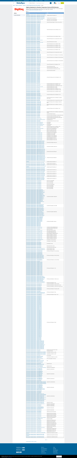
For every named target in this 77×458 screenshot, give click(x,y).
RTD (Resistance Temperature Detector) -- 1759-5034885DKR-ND (34, 378)
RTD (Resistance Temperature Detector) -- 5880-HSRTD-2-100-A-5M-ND (35, 177)
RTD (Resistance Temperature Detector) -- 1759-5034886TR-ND (34, 376)
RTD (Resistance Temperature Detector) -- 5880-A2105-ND (33, 202)
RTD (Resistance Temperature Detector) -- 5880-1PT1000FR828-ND (34, 216)
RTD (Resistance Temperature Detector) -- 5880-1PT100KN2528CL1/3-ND (35, 196)
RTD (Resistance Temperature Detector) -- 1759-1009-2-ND (33, 102)
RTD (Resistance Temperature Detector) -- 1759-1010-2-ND (33, 57)
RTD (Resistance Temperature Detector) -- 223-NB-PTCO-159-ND (34, 266)
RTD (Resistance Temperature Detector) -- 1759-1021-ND (33, 94)
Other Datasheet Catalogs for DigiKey (31, 441)
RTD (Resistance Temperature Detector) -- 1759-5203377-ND (33, 430)
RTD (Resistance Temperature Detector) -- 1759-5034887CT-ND (34, 368)
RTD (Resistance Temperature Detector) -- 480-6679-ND (33, 100)
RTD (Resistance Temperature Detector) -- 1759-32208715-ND (34, 331)
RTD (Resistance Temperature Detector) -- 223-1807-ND (33, 30)
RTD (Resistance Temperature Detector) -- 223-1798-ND (33, 27)
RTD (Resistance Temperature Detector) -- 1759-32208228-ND (34, 311)
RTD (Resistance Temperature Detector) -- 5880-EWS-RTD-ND (34, 357)
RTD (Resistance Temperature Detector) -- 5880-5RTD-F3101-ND (34, 218)
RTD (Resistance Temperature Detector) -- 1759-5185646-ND (33, 183)
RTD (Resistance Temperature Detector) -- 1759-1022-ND (33, 64)
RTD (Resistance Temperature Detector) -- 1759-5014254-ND (33, 392)
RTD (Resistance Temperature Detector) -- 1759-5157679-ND (33, 339)
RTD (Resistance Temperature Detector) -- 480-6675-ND (33, 85)
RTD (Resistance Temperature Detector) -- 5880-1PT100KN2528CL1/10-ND (35, 195)
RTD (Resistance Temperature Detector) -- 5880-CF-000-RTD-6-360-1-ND (35, 147)
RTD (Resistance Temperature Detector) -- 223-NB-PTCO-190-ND (34, 273)
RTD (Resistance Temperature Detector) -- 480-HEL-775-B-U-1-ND (34, 361)
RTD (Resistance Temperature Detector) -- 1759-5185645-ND (33, 180)
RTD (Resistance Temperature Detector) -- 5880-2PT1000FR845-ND (34, 122)
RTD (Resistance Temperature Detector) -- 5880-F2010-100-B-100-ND (34, 209)
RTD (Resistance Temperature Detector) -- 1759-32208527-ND (34, 326)
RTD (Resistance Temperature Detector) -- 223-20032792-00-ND (34, 232)
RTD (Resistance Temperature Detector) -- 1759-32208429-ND (34, 315)
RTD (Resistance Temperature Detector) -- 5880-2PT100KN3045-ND (34, 125)
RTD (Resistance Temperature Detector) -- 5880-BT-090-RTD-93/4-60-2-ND (35, 151)
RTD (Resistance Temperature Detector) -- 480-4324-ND (33, 67)
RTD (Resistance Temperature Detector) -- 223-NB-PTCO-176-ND (34, 270)
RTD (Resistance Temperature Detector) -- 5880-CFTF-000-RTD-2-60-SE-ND (35, 158)
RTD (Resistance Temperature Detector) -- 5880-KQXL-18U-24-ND (34, 233)
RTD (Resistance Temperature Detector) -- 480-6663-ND (33, 36)
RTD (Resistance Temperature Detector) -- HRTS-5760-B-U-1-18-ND (34, 42)
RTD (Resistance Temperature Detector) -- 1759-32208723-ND (34, 333)
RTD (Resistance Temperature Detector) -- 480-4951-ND (33, 37)
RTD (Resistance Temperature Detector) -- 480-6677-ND (33, 38)
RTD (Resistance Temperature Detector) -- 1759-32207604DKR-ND (34, 365)
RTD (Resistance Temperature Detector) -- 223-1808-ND (33, 78)
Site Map (54, 448)
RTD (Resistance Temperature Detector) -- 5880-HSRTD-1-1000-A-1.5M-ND (35, 163)
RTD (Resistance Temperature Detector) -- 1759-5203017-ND (33, 425)
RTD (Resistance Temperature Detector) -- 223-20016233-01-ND (34, 237)
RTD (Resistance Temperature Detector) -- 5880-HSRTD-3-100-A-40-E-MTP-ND (36, 15)
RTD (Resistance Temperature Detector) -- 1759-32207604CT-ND (34, 252)
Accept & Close (59, 456)
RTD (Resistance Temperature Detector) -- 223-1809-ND (33, 79)
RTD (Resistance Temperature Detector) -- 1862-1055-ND (33, 121)
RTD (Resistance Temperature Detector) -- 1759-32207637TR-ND (34, 251)
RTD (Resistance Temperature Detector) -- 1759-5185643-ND (33, 188)
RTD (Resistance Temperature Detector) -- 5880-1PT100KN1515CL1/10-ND (35, 192)
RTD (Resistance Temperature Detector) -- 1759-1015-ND (33, 108)
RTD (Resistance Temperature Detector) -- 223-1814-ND (33, 32)
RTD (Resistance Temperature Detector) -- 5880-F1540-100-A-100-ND (34, 207)
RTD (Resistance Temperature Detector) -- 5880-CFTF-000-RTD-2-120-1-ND (35, 156)
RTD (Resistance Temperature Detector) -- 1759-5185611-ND (33, 181)
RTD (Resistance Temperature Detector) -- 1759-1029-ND (33, 98)
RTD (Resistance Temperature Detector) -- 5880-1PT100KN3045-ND (34, 198)
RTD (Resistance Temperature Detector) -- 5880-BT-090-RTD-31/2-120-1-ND (35, 149)
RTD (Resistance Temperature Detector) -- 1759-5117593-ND (33, 247)
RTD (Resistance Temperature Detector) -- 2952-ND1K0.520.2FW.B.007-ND (35, 249)
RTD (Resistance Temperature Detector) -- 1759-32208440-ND (34, 316)
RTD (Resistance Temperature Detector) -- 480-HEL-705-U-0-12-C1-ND (35, 360)
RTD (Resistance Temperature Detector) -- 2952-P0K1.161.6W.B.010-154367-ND (36, 381)
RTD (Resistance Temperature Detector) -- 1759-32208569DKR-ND (34, 371)
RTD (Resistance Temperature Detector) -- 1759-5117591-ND (33, 286)
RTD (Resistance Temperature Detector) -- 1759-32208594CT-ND (34, 384)
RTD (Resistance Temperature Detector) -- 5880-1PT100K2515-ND (34, 189)
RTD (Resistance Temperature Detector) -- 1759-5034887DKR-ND (34, 369)
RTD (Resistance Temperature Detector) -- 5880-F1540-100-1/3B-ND (34, 358)
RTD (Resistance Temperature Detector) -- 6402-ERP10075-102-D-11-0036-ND (36, 354)
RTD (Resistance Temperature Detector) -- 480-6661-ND (33, 91)
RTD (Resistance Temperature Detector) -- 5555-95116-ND (33, 131)
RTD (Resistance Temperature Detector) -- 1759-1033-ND (33, 65)
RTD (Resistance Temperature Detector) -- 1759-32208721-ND (34, 332)
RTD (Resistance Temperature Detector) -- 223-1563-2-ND (33, 22)
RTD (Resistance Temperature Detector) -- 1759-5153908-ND (33, 185)
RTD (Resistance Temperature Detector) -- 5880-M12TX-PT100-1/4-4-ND (35, 434)
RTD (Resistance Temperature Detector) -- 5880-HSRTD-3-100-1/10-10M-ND (35, 164)
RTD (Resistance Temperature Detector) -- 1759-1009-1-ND (33, 101)
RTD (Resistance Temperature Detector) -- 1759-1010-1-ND (33, 56)
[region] (38, 456)
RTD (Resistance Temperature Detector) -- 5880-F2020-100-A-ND (34, 211)
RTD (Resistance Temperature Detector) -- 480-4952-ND (33, 116)
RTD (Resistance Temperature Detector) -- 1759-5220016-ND (33, 414)
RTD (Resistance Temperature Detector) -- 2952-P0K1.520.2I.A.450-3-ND (35, 399)
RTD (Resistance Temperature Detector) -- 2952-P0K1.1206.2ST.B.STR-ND (35, 281)
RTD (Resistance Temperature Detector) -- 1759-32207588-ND (34, 303)
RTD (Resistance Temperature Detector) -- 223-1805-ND (33, 77)
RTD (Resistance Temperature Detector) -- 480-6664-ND (33, 47)
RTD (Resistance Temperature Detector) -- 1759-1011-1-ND (33, 54)
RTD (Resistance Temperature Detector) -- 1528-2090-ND (33, 117)
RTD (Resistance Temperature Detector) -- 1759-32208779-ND (34, 334)
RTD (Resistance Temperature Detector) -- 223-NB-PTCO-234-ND (34, 274)
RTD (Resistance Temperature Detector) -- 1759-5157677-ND (33, 338)
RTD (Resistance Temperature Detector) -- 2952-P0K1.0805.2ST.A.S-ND (35, 255)
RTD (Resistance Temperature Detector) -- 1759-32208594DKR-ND (34, 385)
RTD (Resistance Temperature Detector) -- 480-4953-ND (33, 68)
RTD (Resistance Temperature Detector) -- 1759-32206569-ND (34, 294)
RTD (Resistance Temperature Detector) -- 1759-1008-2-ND (33, 61)
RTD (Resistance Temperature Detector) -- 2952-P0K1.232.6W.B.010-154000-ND (36, 367)
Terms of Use (55, 451)
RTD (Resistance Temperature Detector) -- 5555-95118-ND (33, 129)
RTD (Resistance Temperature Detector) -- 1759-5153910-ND (33, 186)
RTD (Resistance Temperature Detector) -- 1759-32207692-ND (34, 304)
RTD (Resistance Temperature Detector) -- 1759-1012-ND (33, 63)
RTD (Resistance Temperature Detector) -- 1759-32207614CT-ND (34, 253)
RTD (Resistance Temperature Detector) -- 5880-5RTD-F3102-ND (34, 219)
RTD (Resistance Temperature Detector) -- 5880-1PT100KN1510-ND (34, 190)
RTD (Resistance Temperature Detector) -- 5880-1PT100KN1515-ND (34, 191)
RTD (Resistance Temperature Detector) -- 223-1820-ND (33, 34)
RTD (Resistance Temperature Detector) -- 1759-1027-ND (33, 97)
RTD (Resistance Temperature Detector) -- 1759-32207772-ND (34, 308)
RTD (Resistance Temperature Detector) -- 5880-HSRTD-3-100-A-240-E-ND (35, 173)
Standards (32, 0)
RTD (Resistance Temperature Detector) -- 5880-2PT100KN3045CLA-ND (35, 201)
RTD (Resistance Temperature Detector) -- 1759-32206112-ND (34, 296)
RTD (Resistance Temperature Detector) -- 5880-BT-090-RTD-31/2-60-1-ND (35, 150)
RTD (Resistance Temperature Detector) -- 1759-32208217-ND (34, 310)
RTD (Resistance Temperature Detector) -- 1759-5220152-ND (33, 413)
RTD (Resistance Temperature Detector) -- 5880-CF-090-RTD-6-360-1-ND (35, 143)
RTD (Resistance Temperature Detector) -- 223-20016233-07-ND (34, 238)
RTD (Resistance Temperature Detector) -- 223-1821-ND (33, 35)
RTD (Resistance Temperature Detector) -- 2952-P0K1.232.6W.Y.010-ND (35, 347)
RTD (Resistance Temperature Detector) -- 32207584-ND (33, 229)
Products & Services (19, 0)
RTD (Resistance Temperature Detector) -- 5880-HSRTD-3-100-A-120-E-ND (35, 167)
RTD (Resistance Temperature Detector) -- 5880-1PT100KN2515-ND (34, 194)
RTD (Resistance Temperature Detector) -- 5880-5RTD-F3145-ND (34, 221)
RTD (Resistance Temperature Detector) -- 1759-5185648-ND (33, 187)
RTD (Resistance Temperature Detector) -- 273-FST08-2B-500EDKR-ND (35, 407)
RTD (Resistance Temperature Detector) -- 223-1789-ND (33, 24)
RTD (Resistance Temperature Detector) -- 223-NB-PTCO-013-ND (34, 230)
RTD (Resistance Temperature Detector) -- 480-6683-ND (33, 87)
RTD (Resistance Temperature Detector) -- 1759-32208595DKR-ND (34, 387)
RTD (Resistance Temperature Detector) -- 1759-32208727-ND (34, 50)
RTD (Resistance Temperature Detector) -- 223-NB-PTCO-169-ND (34, 269)
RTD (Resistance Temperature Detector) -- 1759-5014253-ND (33, 380)
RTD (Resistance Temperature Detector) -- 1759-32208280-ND (34, 313)
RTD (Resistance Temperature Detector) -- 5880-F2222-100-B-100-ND (34, 214)
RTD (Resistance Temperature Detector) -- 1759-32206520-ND (34, 285)
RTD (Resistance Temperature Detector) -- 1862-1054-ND (33, 120)
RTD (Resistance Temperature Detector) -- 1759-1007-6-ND (33, 60)
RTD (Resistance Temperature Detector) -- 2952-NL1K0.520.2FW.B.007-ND (35, 248)
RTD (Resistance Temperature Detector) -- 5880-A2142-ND (33, 203)
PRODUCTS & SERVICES (19, 5)
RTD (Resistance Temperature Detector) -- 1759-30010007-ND (34, 283)
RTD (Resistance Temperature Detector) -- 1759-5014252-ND (33, 391)
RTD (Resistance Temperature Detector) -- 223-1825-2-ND (33, 20)
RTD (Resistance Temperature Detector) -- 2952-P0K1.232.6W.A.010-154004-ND (36, 383)
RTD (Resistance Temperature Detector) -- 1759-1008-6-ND (33, 62)
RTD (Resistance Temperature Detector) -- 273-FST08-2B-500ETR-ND (34, 408)
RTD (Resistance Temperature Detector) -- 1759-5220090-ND (33, 411)
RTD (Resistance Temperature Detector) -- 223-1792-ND (33, 73)
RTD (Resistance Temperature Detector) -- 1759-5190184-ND (33, 424)
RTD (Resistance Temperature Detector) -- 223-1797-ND (33, 75)
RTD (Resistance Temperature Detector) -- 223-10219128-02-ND (34, 136)
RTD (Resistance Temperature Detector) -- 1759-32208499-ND (34, 319)
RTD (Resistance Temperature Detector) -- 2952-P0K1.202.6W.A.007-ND (35, 395)
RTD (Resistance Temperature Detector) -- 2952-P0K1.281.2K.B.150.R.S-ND (35, 292)
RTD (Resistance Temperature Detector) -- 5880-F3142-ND (33, 225)
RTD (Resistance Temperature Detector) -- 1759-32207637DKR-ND (34, 362)
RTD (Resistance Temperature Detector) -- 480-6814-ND (33, 83)
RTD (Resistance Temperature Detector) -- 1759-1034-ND (33, 84)
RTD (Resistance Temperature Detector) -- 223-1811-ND (33, 80)
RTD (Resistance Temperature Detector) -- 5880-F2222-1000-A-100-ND (35, 215)
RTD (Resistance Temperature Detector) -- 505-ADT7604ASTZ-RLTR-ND (35, 436)
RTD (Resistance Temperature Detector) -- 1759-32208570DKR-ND (34, 373)
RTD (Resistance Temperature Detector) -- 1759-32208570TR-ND (34, 374)
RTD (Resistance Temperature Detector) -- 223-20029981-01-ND (34, 132)
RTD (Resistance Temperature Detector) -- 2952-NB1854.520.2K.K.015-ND (35, 427)
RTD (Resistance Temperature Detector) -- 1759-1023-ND (33, 49)
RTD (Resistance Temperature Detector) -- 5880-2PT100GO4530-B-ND (35, 206)
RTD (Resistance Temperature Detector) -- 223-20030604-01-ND (34, 133)
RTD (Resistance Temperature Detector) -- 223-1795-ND (33, 26)
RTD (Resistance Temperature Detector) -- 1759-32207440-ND (34, 300)
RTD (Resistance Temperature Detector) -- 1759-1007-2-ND (33, 59)
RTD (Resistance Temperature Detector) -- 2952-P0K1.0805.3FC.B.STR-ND (35, 389)
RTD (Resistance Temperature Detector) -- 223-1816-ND (33, 81)
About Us (42, 447)
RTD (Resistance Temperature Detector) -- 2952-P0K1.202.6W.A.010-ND (35, 396)
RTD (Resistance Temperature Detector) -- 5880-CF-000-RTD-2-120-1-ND (35, 145)
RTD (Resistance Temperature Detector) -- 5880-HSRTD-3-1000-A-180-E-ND (35, 170)
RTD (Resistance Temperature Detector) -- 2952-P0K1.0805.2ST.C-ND (34, 257)
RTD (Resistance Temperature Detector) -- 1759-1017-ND (33, 126)
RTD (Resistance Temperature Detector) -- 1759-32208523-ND (34, 324)
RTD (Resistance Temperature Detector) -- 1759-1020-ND (33, 109)
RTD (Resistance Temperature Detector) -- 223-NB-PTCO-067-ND (34, 264)
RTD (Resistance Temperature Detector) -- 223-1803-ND (33, 29)
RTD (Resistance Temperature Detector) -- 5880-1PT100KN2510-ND (34, 193)
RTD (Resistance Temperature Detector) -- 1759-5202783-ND (33, 423)
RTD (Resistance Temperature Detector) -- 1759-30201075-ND (34, 289)
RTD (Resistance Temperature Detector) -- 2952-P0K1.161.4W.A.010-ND (35, 393)
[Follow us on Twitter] (19, 452)
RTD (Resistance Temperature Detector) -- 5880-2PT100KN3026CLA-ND (35, 124)
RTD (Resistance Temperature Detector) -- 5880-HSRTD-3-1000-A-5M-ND (35, 179)
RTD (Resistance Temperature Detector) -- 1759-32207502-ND (34, 301)
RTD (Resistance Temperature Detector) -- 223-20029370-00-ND (34, 228)
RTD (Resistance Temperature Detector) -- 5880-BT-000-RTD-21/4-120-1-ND (35, 155)
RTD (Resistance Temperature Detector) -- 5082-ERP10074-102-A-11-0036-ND (36, 417)
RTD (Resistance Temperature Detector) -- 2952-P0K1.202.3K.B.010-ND (35, 343)
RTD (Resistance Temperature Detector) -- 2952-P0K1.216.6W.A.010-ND (35, 398)
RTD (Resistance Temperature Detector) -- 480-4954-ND (33, 69)
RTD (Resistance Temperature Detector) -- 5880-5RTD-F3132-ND (34, 220)
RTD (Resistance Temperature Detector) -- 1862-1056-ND (33, 127)
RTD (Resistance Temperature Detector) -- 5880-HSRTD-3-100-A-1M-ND (35, 162)
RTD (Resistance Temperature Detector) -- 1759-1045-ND (33, 355)
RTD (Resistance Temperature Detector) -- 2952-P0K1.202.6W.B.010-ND (35, 397)
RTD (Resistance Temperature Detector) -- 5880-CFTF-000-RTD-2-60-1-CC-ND (36, 157)
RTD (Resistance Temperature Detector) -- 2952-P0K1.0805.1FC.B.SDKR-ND (35, 277)
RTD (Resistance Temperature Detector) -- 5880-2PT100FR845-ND (34, 123)
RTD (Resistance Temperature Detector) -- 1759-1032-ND (33, 95)
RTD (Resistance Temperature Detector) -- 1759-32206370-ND (34, 284)
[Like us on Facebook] (17, 452)
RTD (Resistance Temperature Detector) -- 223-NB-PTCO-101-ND (34, 265)
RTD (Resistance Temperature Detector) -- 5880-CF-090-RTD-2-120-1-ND (35, 141)
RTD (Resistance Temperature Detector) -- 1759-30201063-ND (34, 287)
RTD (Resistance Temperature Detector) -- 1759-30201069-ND (34, 288)
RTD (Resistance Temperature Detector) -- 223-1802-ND (33, 76)
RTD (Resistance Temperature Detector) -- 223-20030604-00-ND (34, 134)
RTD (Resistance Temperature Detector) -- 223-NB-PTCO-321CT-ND (34, 19)
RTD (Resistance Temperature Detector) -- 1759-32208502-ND (34, 321)
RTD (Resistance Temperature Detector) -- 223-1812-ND (33, 31)
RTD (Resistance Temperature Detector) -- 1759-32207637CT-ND (34, 250)
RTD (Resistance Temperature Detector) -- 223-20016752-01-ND (34, 137)
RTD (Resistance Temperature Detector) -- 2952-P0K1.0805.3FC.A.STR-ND (35, 388)
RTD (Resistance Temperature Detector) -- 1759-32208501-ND (34, 320)
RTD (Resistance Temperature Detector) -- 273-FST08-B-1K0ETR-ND (34, 239)
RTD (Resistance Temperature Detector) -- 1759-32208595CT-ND (34, 386)
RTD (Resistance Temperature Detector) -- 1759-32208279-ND (34, 312)
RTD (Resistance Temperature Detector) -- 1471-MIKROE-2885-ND (34, 418)
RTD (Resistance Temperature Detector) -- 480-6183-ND (33, 41)
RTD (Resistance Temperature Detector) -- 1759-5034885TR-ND (34, 379)
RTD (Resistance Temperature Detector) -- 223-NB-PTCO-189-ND (34, 272)
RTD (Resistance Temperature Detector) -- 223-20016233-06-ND (34, 236)
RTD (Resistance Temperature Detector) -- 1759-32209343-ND (34, 336)
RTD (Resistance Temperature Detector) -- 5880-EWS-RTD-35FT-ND (34, 356)
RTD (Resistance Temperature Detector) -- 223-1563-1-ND (33, 21)
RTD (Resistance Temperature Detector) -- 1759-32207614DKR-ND (34, 366)
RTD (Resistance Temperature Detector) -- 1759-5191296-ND (33, 428)
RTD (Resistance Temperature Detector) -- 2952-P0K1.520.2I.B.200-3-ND (35, 400)
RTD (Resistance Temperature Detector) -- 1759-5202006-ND (33, 426)
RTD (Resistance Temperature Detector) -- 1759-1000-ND (33, 111)
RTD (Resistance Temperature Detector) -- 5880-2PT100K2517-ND (34, 200)
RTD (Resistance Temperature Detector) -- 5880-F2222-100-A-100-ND (34, 213)
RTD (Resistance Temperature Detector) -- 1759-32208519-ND (34, 322)
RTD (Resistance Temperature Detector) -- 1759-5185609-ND (33, 182)
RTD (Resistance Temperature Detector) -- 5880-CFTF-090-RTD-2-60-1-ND (35, 152)
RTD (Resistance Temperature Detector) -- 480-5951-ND (33, 70)
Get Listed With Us (44, 448)
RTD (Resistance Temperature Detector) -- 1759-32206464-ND (34, 298)
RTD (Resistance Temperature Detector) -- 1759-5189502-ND (33, 429)
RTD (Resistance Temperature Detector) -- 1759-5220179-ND (33, 416)
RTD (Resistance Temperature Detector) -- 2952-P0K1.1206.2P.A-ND (34, 280)
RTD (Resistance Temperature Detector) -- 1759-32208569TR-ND (34, 372)
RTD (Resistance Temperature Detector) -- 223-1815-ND (33, 33)
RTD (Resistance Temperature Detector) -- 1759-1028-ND (33, 112)
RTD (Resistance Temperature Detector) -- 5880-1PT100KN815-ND (34, 199)
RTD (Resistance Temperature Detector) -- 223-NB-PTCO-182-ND (34, 271)
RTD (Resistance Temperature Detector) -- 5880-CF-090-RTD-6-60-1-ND (35, 144)
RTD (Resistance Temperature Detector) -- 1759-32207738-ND (34, 306)
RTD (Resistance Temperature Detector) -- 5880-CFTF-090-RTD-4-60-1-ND (35, 153)
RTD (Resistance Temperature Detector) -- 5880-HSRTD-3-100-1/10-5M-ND (35, 178)
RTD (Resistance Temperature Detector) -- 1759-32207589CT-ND (34, 259)
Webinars (36, 0)
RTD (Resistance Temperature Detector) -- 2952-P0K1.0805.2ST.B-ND (34, 256)
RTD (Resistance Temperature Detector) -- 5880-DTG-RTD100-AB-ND (34, 128)
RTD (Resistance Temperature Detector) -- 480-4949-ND (33, 51)
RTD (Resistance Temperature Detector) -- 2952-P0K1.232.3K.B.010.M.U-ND (35, 344)
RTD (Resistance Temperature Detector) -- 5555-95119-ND (33, 130)
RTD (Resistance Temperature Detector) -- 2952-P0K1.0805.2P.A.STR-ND (35, 279)
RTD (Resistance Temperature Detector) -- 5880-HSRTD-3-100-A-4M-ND (35, 176)
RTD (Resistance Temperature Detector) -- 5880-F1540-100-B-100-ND (34, 208)
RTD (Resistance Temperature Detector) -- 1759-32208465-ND (34, 317)
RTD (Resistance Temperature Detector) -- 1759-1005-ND (33, 93)
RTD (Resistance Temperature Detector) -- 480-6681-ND (33, 53)
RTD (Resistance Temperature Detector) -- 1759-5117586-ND (33, 243)
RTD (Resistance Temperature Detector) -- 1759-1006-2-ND (33, 104)
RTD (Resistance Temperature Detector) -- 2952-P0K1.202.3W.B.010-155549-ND (36, 382)
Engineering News (26, 0)
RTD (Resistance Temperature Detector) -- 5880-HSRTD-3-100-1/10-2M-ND (35, 171)
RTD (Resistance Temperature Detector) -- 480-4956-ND (33, 66)
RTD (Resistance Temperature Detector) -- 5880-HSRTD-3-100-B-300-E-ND (35, 175)
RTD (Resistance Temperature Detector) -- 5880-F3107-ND (33, 223)
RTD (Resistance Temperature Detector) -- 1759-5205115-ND (33, 431)
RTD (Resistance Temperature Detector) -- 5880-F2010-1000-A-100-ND (35, 210)
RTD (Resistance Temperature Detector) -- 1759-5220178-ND (33, 415)
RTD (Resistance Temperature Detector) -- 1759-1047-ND (33, 241)
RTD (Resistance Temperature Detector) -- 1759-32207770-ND (34, 307)
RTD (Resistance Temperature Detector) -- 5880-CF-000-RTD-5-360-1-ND (35, 146)
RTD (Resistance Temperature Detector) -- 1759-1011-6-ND (33, 55)
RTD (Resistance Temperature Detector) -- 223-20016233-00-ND (34, 235)
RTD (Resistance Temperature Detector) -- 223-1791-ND (33, 25)
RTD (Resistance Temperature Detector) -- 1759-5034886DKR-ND (34, 375)
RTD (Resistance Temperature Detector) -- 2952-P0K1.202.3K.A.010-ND (35, 342)
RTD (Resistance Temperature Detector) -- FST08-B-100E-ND (33, 240)
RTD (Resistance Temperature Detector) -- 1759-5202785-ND (33, 420)
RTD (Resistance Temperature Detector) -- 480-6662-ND (33, 43)
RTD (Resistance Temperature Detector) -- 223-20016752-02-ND (34, 138)
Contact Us (43, 451)
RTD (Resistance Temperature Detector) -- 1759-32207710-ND (34, 305)
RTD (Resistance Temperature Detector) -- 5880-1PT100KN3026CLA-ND (35, 197)
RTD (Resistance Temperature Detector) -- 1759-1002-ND (33, 106)
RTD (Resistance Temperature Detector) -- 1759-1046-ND (33, 359)
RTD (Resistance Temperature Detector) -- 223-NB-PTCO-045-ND (34, 262)
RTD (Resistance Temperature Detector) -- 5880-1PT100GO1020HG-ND (35, 204)
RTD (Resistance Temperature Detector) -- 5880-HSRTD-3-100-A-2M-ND (35, 172)
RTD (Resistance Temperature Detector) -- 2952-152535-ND (33, 363)
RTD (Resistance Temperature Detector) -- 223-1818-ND (33, 82)
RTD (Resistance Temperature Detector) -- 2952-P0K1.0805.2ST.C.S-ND (35, 258)
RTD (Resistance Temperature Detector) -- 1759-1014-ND (33, 107)
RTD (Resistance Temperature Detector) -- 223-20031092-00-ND (34, 227)
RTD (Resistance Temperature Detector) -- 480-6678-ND (33, 52)
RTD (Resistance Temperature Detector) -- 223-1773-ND (33, 88)
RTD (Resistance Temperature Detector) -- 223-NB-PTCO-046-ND (34, 263)
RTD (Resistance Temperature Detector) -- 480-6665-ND (33, 92)
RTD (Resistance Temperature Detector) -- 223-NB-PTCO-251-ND (34, 275)
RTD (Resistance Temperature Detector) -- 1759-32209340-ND (34, 335)
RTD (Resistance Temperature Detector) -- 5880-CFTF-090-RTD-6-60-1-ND (35, 154)
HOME (14, 5)
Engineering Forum (47, 0)
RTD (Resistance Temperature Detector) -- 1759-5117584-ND (33, 242)
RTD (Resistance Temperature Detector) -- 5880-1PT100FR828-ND (34, 217)
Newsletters (41, 0)
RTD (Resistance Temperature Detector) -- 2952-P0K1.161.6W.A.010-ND (35, 340)
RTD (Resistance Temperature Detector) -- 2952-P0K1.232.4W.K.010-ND (35, 345)
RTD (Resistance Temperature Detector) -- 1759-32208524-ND (34, 325)
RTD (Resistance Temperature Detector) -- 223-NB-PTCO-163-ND (34, 267)
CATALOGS (24, 5)
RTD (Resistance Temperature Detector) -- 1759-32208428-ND (34, 314)
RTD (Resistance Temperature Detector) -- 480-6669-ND (33, 46)
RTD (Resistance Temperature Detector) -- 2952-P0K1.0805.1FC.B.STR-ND (35, 278)
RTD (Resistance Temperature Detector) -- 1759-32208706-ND (34, 328)
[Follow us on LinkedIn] (21, 452)
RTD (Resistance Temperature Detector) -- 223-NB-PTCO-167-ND (34, 268)
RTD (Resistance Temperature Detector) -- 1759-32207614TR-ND (34, 254)
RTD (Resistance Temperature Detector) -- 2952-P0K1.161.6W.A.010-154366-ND (36, 394)
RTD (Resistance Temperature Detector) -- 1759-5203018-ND (33, 421)
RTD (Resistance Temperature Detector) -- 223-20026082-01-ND (34, 231)
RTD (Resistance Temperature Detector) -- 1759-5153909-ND (33, 184)
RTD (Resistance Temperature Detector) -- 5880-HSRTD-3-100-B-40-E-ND (35, 16)
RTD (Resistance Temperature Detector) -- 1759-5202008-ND (33, 422)
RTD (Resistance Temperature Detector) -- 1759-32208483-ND (34, 318)
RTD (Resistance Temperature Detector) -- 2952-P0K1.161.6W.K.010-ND (35, 341)
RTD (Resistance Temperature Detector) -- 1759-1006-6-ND (33, 105)
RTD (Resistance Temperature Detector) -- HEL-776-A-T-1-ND (33, 118)
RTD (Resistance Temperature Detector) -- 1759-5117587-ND (33, 244)
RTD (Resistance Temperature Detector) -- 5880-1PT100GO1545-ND (34, 205)
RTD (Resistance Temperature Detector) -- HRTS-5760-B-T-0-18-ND (34, 86)
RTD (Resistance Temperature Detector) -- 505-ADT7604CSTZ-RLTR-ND (35, 437)
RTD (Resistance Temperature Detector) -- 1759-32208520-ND (34, 323)
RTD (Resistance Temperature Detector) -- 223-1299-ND (33, 115)
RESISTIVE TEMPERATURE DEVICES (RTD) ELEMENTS (33, 5)
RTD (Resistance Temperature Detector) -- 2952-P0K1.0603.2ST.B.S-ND (35, 364)
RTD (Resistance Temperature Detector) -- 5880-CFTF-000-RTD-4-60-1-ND (35, 159)
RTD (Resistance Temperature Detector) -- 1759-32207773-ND (34, 309)
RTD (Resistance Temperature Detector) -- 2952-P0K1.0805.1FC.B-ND (34, 276)
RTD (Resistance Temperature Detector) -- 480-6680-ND (33, 39)
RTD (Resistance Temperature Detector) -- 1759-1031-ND (33, 110)
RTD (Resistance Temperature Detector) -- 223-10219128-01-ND (34, 135)
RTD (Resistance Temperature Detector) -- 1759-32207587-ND (34, 302)
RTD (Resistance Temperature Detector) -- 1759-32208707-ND (34, 329)
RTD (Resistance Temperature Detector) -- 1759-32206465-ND (34, 299)
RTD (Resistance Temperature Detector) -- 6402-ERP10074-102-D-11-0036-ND (36, 353)
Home (14, 0)
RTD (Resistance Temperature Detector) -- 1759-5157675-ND (33, 337)
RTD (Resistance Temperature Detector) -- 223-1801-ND (33, 28)
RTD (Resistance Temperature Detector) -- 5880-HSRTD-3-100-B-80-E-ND (35, 18)
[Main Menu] (13, 3)
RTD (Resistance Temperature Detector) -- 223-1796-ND (33, 74)
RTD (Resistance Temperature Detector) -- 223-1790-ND (33, 72)
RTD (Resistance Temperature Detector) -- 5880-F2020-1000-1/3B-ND (34, 212)
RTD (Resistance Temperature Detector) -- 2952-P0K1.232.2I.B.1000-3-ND (35, 282)
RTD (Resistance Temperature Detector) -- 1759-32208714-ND (34, 330)
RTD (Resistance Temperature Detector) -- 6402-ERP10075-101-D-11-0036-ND (36, 352)
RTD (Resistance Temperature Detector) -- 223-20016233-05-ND (34, 234)
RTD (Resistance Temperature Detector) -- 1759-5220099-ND (33, 412)
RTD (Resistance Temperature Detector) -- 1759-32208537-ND (34, 327)
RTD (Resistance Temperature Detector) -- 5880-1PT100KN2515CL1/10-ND (35, 119)
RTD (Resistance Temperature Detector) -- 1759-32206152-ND (34, 297)
